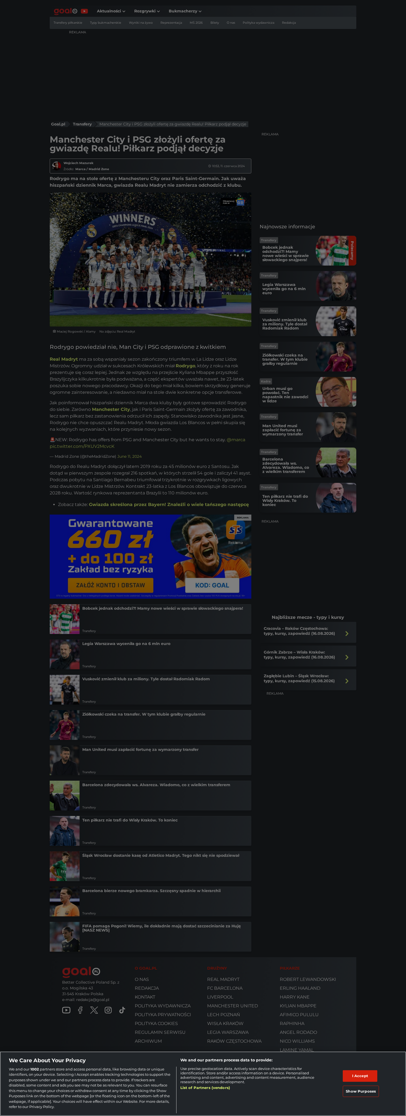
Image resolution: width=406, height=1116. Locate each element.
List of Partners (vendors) (205, 1087)
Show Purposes (361, 1091)
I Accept (360, 1076)
